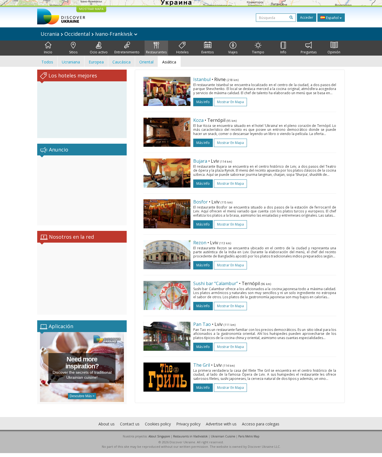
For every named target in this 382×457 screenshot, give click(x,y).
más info (203, 102)
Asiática (169, 62)
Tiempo (258, 52)
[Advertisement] (82, 190)
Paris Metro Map (248, 436)
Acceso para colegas (260, 424)
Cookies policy (158, 424)
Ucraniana (71, 62)
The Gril (201, 365)
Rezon (199, 243)
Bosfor (200, 202)
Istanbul (202, 79)
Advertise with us (221, 424)
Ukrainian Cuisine (223, 436)
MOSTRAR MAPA (91, 9)
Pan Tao (202, 324)
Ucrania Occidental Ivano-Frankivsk (87, 33)
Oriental (146, 62)
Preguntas (309, 52)
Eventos (207, 52)
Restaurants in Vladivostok (190, 436)
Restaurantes (156, 52)
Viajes (232, 52)
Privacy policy (188, 424)
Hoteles (182, 52)
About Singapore (159, 436)
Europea (96, 62)
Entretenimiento (127, 52)
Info (283, 52)
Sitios (73, 52)
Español (332, 17)
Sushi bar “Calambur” (215, 283)
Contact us (130, 424)
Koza (198, 120)
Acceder (306, 17)
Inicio (48, 52)
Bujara (200, 161)
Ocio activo (99, 52)
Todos (47, 62)
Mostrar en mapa (230, 102)
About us (106, 424)
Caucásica (121, 62)
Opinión (333, 52)
